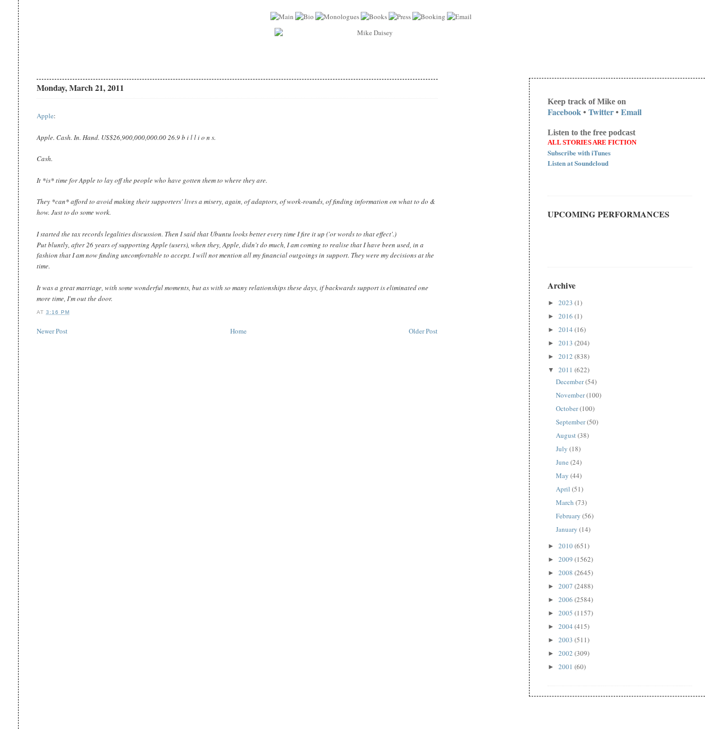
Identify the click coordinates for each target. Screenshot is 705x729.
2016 (566, 316)
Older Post (423, 331)
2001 (566, 666)
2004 (566, 626)
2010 (566, 545)
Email (631, 112)
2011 (566, 369)
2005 (566, 612)
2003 (566, 639)
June (563, 462)
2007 (566, 586)
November (571, 395)
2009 (566, 559)
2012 (566, 356)
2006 (566, 599)
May (563, 475)
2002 (566, 653)
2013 (566, 342)
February (569, 515)
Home (238, 331)
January (567, 529)
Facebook (564, 112)
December (570, 381)
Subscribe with (579, 152)
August (567, 435)
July (562, 448)
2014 (566, 329)
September (571, 421)
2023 (566, 302)
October (568, 408)
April (564, 489)
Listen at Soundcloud (578, 163)
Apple (45, 115)
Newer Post (52, 331)
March (565, 502)
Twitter (601, 112)
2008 (566, 572)
